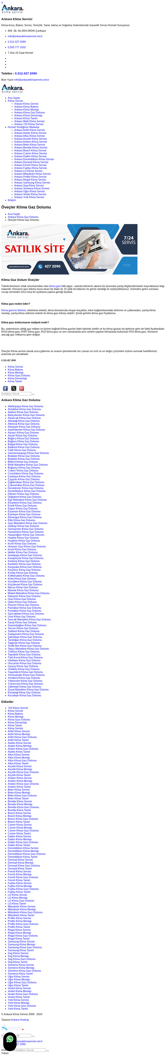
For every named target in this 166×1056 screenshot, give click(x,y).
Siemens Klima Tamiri (20, 973)
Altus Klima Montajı (19, 757)
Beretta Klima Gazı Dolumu (23, 807)
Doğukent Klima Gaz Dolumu (24, 496)
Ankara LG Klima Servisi (28, 171)
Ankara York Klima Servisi (29, 197)
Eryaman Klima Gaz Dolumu (24, 511)
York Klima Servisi (18, 1000)
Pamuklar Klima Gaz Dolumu (24, 607)
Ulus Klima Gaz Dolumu (22, 616)
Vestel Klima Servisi (19, 988)
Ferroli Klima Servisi (19, 871)
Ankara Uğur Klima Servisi (29, 191)
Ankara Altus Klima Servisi (29, 135)
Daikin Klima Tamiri (19, 845)
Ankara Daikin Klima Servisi (30, 156)
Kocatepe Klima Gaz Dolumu (24, 695)
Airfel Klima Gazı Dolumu (22, 737)
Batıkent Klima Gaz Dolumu (24, 447)
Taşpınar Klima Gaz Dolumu (24, 642)
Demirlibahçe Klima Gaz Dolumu (27, 491)
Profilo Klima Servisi (19, 918)
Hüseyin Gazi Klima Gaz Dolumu (27, 546)
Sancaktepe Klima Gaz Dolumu (26, 613)
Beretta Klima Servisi (20, 801)
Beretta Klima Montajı (20, 804)
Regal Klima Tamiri (19, 938)
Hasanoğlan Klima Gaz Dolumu (26, 534)
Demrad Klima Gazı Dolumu (24, 865)
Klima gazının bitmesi (13, 310)
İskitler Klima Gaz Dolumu (23, 552)
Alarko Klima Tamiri (19, 751)
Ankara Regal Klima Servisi (30, 179)
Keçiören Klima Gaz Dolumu (24, 569)
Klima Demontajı (17, 378)
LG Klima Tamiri (17, 903)
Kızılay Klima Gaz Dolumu (23, 572)
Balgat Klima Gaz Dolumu (23, 444)
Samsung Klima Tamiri (21, 950)
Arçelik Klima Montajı (20, 769)
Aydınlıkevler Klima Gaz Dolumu (26, 429)
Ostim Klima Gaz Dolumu (22, 602)
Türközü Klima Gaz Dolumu (24, 651)
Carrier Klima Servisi (20, 824)
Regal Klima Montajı (19, 932)
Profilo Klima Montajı (20, 921)
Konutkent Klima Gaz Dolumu (25, 581)
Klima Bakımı (15, 369)
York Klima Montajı (18, 1002)
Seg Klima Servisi (18, 953)
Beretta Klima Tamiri (19, 810)
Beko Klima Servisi (19, 789)
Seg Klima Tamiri (17, 962)
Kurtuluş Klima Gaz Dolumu (24, 561)
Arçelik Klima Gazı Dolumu (23, 772)
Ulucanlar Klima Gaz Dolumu (24, 663)
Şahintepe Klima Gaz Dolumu (25, 637)
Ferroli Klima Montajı (20, 874)
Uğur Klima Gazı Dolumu (22, 982)
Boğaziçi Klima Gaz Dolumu (24, 467)
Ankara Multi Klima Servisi (29, 121)
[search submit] (47, 1050)
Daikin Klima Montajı (20, 839)
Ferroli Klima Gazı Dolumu (23, 877)
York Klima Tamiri (18, 1008)
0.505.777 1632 (17, 47)
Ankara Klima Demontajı (28, 115)
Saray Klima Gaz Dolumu (22, 622)
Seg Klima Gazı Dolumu (22, 959)
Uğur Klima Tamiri (18, 985)
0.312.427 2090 (17, 41)
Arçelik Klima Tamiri (19, 775)
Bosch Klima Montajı (19, 816)
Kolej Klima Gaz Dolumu (22, 578)
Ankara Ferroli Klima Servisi (30, 165)
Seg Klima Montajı (18, 956)
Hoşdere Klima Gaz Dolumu (24, 540)
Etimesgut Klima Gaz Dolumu (25, 517)
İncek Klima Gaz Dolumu (22, 549)
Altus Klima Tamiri (18, 763)
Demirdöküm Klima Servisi (23, 848)
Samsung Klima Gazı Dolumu (25, 947)
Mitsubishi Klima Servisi (21, 906)
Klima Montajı (16, 372)
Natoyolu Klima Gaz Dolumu (24, 596)
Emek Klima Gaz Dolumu (22, 505)
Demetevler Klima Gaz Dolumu (25, 488)
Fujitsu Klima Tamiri (19, 892)
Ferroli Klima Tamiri (19, 880)
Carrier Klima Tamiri (19, 833)
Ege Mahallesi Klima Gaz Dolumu (27, 499)
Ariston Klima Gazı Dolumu (23, 783)
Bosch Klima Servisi (19, 813)
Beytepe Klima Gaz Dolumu (24, 459)
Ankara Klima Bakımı (26, 106)
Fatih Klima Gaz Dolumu (22, 450)
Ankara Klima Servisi (26, 103)
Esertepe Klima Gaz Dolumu (24, 514)
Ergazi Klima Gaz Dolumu (23, 508)
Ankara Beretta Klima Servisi (30, 147)
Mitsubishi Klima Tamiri (21, 915)
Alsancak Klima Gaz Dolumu (24, 418)
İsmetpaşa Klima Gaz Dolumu (25, 555)
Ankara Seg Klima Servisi (29, 185)
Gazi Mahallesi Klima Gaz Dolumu (27, 523)
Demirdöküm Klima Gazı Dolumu (27, 854)
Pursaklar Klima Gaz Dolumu (24, 610)
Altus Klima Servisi (19, 754)
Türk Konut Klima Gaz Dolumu (25, 657)
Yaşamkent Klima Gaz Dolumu (25, 672)
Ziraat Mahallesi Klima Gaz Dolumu (28, 689)
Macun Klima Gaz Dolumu (23, 587)
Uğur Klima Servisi (18, 976)
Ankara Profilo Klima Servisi (30, 176)
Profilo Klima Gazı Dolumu (23, 924)
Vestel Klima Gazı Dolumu (23, 994)
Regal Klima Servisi (19, 929)
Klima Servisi (15, 100)
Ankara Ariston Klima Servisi (30, 141)
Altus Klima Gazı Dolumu (22, 760)
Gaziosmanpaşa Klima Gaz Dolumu (28, 453)
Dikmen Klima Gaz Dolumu (23, 494)
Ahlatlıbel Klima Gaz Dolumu (24, 409)
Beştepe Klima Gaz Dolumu (24, 456)
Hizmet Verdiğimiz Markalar (23, 127)
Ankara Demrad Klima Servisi (31, 162)
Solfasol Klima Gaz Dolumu (24, 631)
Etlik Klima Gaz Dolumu (21, 520)
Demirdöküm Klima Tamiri (22, 856)
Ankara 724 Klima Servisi (28, 124)
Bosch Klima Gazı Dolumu (23, 819)
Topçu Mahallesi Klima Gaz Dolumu (28, 648)
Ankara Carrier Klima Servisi (30, 153)
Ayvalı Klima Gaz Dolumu (22, 435)
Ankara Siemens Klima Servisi (31, 188)
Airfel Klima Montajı (19, 734)
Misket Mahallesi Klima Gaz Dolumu (28, 593)
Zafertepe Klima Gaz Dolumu (24, 686)
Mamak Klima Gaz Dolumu (23, 590)
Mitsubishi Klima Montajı (22, 909)
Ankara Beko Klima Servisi (29, 144)
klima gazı (55, 286)
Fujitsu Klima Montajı (20, 886)
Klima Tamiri (15, 381)
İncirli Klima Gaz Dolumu (22, 543)
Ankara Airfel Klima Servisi (29, 130)
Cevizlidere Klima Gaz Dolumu (25, 473)
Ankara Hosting (20, 1019)
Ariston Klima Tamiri (19, 786)
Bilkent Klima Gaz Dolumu (23, 461)
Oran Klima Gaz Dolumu (22, 599)
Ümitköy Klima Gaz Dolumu (24, 669)
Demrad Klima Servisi (20, 859)
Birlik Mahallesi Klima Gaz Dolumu (28, 464)
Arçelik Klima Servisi (20, 766)
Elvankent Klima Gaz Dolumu (25, 502)
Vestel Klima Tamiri (19, 997)
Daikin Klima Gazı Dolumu (23, 842)
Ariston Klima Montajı (20, 781)
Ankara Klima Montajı (26, 109)
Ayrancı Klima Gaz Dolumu (23, 432)
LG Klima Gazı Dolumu (21, 900)
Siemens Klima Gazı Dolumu (24, 970)
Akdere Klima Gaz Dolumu (23, 412)
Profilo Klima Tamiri (19, 927)
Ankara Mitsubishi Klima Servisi (32, 173)
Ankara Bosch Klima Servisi (30, 150)
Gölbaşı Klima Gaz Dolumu (23, 526)
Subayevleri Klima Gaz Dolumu (26, 634)
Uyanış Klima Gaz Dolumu (23, 666)
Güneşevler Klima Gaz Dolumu (25, 529)
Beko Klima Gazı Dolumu (22, 795)
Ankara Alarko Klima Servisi (30, 133)
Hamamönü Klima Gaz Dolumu (26, 532)
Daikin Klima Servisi (19, 836)
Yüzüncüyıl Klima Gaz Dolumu (25, 683)
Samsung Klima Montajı (21, 944)
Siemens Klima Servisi (21, 965)
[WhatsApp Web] (10, 1041)
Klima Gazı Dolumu (19, 375)
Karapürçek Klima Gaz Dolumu (25, 558)
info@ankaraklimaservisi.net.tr (25, 36)
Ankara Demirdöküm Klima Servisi (34, 159)
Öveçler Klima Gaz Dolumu (23, 605)
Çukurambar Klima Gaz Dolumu (26, 485)
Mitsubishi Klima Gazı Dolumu (25, 912)
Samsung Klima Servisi (21, 941)
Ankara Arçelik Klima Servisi (30, 138)
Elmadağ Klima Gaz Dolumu (24, 692)
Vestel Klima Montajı (19, 991)
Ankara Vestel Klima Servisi (30, 194)
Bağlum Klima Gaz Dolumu (23, 441)
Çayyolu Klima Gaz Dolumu (24, 479)
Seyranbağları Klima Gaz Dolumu (27, 625)
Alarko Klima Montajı (20, 746)
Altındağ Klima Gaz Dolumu (24, 421)
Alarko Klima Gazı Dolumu (23, 748)
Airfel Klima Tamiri (18, 740)
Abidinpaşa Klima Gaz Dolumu (25, 406)
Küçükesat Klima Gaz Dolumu (25, 584)
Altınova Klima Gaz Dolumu (24, 423)
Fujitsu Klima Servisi (19, 883)
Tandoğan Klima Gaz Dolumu (25, 640)
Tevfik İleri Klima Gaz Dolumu (25, 645)
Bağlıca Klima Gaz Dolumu (23, 438)
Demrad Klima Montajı (20, 862)
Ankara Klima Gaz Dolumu (29, 112)
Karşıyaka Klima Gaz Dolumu (25, 567)
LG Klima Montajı (18, 897)
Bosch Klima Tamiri (19, 821)
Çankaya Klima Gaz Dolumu (24, 476)
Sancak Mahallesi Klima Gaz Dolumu (29, 619)
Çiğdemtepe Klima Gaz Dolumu (26, 482)
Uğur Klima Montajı (19, 979)
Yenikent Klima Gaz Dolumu (24, 678)
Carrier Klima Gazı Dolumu (23, 830)
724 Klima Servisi (18, 708)
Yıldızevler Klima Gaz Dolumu (25, 680)
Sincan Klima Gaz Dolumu (23, 628)
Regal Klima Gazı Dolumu (23, 935)
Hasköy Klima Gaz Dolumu (23, 537)
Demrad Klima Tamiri (20, 868)
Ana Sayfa (14, 98)
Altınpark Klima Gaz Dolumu (24, 426)
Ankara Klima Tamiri (25, 118)
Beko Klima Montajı (19, 792)
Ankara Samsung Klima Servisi (32, 182)
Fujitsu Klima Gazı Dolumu (23, 889)
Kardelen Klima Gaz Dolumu (24, 564)
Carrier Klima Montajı (20, 827)
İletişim (12, 200)
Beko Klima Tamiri (18, 798)
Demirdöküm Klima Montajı (23, 851)
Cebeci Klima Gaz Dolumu (23, 470)
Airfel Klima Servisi (19, 731)
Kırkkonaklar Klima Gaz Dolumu (26, 575)
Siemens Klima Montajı (21, 967)
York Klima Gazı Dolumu (22, 1005)
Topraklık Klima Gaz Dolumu (24, 654)
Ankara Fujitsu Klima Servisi (30, 168)
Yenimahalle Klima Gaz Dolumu (26, 675)
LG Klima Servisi (17, 894)
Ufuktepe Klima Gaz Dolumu (24, 660)
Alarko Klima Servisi (19, 743)
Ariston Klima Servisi (20, 778)
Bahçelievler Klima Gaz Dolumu (26, 415)
